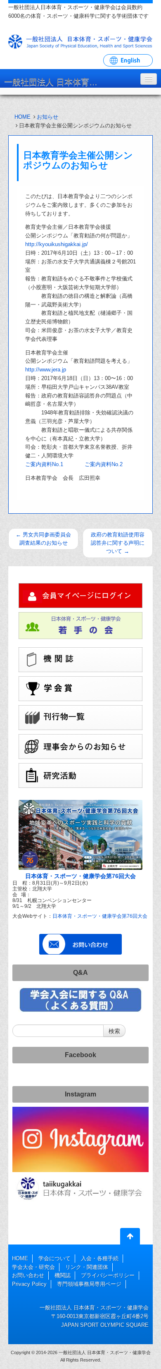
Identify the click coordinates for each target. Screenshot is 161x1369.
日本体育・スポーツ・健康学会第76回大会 (80, 876)
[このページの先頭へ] (130, 1238)
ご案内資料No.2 (104, 464)
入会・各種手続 (99, 1258)
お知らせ (47, 117)
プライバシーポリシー (108, 1275)
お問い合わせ (28, 1275)
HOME (22, 117)
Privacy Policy (29, 1284)
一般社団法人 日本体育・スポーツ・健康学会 (55, 81)
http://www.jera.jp (45, 369)
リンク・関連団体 (86, 1267)
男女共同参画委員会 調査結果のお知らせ (43, 538)
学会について (54, 1258)
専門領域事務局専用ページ (89, 1284)
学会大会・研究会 (33, 1267)
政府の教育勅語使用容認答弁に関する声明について (117, 542)
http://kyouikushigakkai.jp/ (56, 244)
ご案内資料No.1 (44, 464)
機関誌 (62, 1275)
